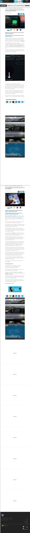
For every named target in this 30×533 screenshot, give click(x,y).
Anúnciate (27, 519)
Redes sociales (20, 8)
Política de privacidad (25, 521)
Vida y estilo (20, 3)
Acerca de (27, 520)
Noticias (7, 3)
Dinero (12, 3)
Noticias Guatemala (9, 8)
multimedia (27, 3)
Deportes (15, 3)
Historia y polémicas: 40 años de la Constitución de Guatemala (13, 154)
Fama (17, 3)
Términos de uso (26, 522)
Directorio (27, 523)
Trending (24, 3)
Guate (9, 3)
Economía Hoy (3, 3)
